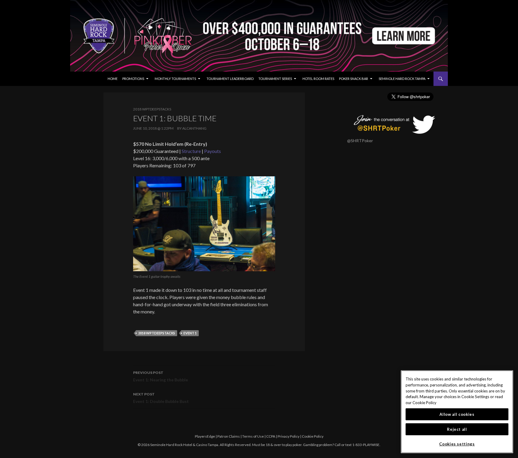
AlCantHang (194, 128)
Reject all (457, 429)
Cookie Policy (312, 436)
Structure (191, 151)
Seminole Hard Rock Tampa (402, 79)
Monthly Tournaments (175, 79)
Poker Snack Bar (353, 79)
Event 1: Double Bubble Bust (161, 398)
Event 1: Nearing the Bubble (160, 376)
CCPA (270, 436)
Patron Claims (228, 436)
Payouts (212, 151)
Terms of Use (253, 436)
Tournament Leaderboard (230, 79)
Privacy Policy (288, 436)
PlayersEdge (205, 436)
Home (113, 79)
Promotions (133, 79)
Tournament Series (275, 79)
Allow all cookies (456, 414)
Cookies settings (457, 444)
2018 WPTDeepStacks (152, 109)
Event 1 (190, 333)
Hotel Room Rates (318, 79)
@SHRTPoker (360, 140)
